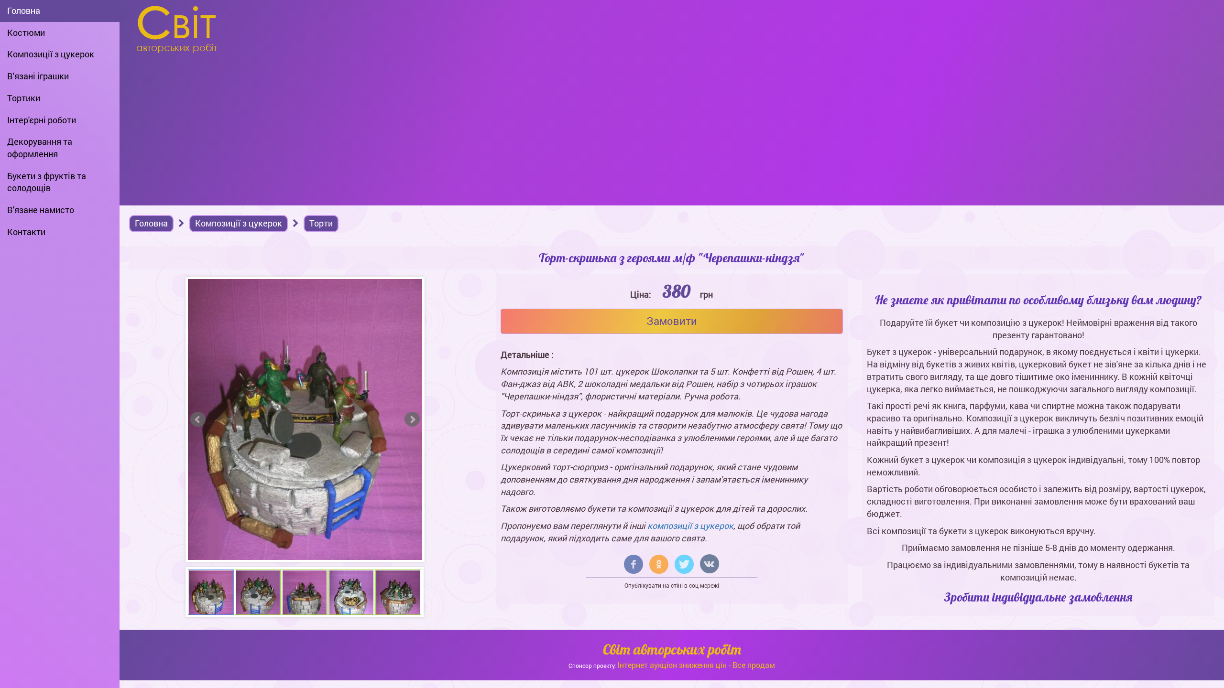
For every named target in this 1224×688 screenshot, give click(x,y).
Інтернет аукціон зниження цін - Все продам (696, 665)
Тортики (23, 98)
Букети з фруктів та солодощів (46, 182)
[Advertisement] (672, 129)
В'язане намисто (40, 209)
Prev (198, 419)
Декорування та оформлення (39, 148)
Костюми (26, 32)
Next (412, 419)
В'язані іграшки (38, 76)
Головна (23, 10)
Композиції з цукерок (50, 54)
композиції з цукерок (690, 525)
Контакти (26, 231)
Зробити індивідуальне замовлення (1038, 597)
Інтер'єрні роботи (41, 120)
